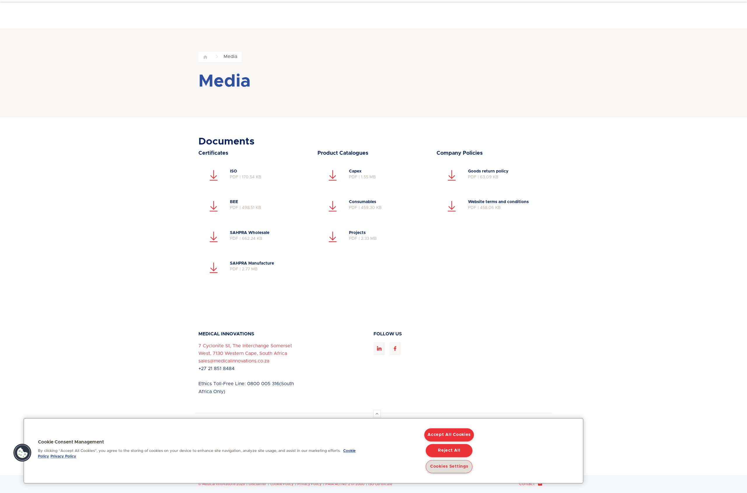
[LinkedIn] (379, 348)
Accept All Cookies (449, 435)
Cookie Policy (282, 484)
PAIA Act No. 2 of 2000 (344, 484)
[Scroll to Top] (377, 413)
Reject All (449, 450)
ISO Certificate (380, 484)
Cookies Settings (449, 466)
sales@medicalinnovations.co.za (233, 361)
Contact (527, 484)
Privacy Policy (309, 484)
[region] (303, 451)
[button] (22, 452)
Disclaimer (257, 484)
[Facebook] (395, 348)
